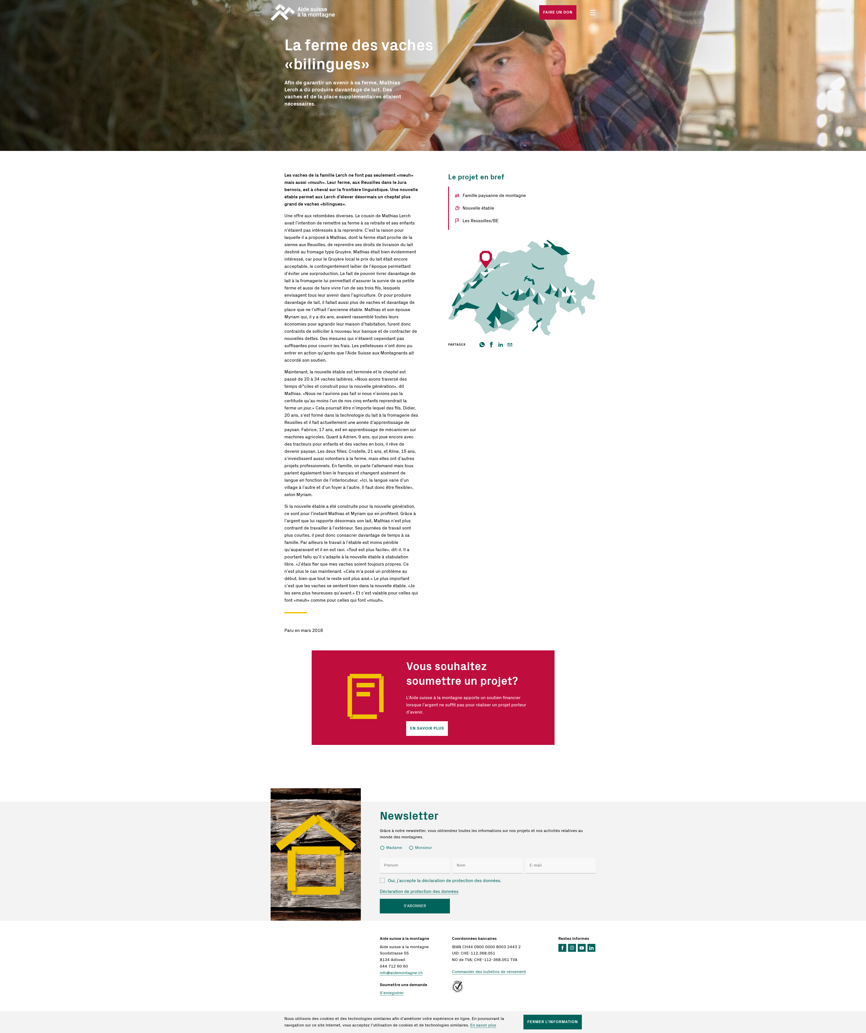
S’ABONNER (415, 906)
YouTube (582, 948)
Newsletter (409, 816)
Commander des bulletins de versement (489, 972)
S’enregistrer (392, 993)
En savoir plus (427, 728)
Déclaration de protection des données (419, 891)
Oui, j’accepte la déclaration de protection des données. (444, 880)
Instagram (572, 948)
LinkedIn (591, 948)
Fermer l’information (552, 1022)
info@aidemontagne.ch (401, 973)
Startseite (324, 12)
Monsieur (423, 848)
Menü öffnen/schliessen (592, 12)
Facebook (562, 948)
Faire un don (558, 12)
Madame (394, 848)
